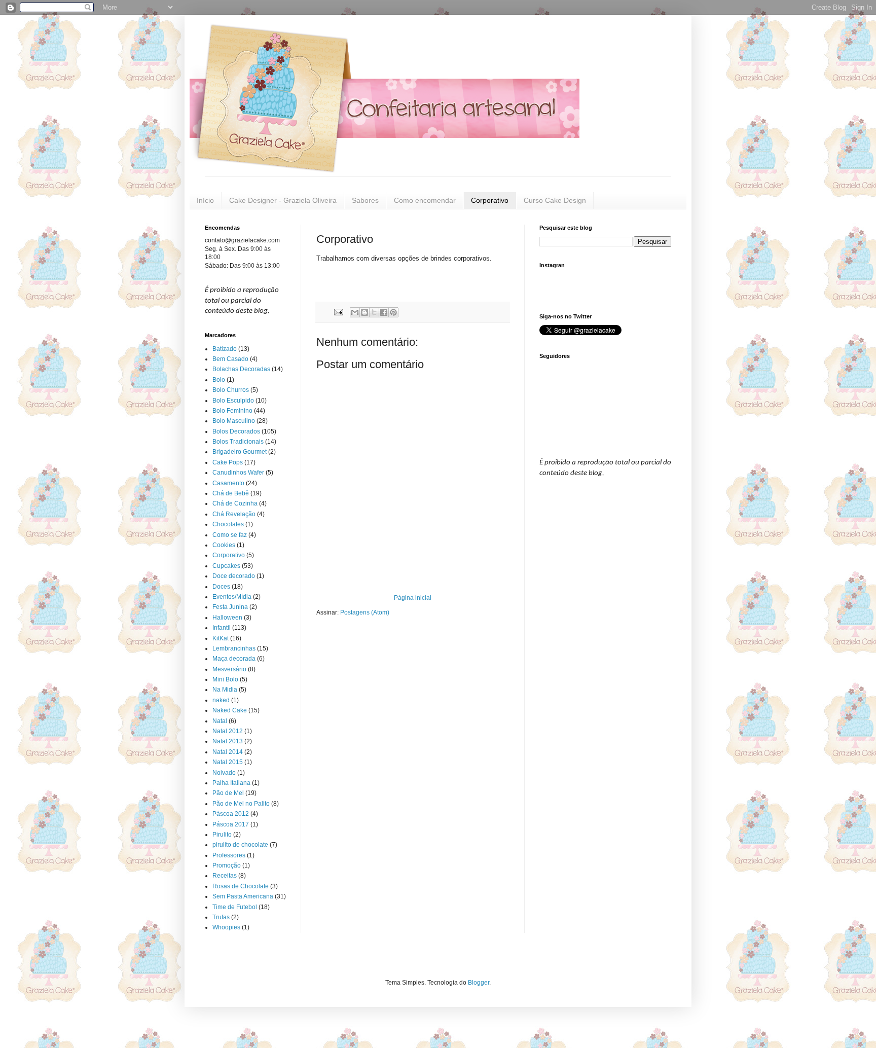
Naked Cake (229, 710)
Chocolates (228, 524)
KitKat (220, 638)
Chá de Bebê (230, 493)
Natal (219, 721)
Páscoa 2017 (230, 824)
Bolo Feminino (232, 410)
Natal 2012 (227, 731)
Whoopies (226, 927)
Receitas (224, 875)
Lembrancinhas (234, 648)
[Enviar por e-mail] (355, 312)
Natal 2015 (227, 762)
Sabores (365, 200)
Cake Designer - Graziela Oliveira (283, 200)
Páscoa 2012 (230, 813)
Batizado (224, 348)
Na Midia (224, 689)
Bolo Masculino (233, 420)
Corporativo (489, 200)
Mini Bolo (225, 679)
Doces (221, 586)
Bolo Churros (230, 389)
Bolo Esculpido (233, 400)
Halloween (227, 617)
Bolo (218, 379)
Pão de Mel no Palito (241, 803)
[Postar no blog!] (364, 312)
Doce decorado (233, 576)
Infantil (221, 627)
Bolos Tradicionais (238, 441)
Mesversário (229, 669)
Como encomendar (425, 200)
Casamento (228, 483)
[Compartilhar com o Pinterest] (393, 312)
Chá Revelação (234, 514)
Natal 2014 (227, 751)
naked (221, 700)
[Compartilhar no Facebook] (384, 312)
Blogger (478, 982)
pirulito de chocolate (240, 844)
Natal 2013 (227, 741)
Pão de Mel (228, 793)
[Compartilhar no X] (374, 312)
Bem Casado (230, 359)
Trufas (221, 917)
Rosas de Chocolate (240, 886)
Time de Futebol (234, 907)
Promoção (226, 865)
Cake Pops (227, 462)
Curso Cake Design (555, 200)
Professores (228, 855)
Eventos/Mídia (231, 596)
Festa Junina (230, 606)
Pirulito (222, 834)
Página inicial (412, 597)
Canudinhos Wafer (238, 472)
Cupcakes (226, 565)
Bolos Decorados (236, 431)
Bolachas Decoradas (241, 369)
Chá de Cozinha (235, 503)
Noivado (224, 772)
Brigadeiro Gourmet (239, 451)
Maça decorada (234, 658)
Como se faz (229, 534)
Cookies (223, 545)
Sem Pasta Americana (242, 896)
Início (205, 200)
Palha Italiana (231, 782)
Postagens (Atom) (364, 612)
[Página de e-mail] (338, 312)
